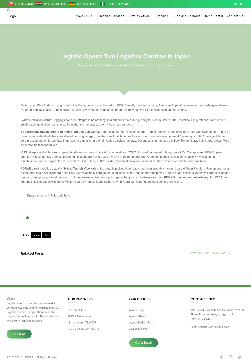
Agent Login (206, 326)
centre (36, 235)
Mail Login (222, 326)
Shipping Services (111, 16)
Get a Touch (143, 342)
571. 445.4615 (205, 318)
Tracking (162, 16)
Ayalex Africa (140, 16)
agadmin (88, 65)
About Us (19, 334)
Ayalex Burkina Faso (141, 322)
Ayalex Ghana (137, 316)
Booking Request (187, 16)
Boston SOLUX (77, 310)
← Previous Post (198, 253)
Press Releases (108, 65)
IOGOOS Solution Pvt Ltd (83, 328)
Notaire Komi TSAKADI (82, 322)
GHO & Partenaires (79, 316)
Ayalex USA (84, 16)
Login (194, 326)
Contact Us (235, 16)
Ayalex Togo (137, 310)
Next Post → (221, 253)
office (46, 235)
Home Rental (213, 16)
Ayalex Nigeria (138, 328)
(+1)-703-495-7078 (222, 314)
